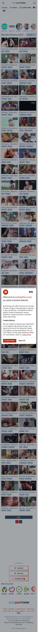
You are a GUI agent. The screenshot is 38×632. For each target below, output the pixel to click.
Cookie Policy (26, 335)
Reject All (21, 341)
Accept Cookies (9, 341)
